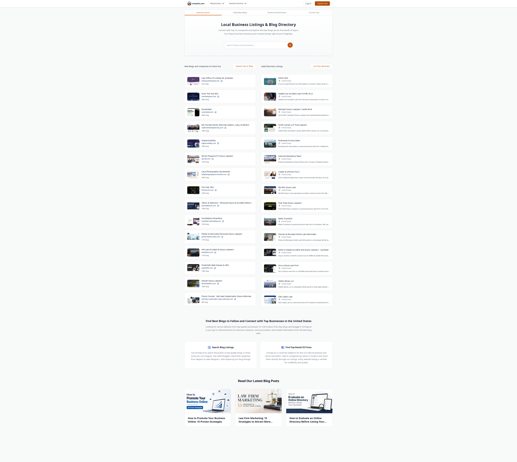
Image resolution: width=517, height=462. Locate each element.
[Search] (290, 45)
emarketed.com (208, 112)
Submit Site (322, 3)
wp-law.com (206, 159)
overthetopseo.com (209, 96)
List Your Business (321, 66)
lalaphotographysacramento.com (214, 174)
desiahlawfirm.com (209, 283)
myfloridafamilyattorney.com (213, 128)
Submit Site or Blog (244, 66)
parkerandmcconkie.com (211, 237)
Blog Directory (215, 3)
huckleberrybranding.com (211, 221)
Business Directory (236, 3)
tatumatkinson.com (209, 205)
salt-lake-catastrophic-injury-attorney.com (217, 299)
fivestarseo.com (208, 190)
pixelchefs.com (207, 268)
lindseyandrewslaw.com (211, 81)
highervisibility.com (209, 143)
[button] (308, 3)
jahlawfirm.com (208, 252)
